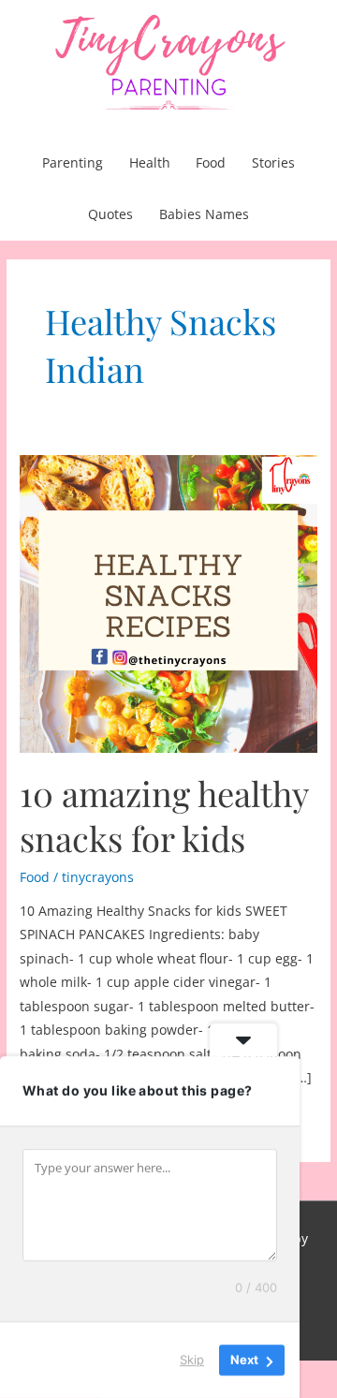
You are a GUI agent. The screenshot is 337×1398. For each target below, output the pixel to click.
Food (211, 162)
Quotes (110, 214)
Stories (273, 162)
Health (149, 162)
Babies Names (204, 214)
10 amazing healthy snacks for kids (164, 815)
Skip (192, 1359)
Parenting (72, 162)
